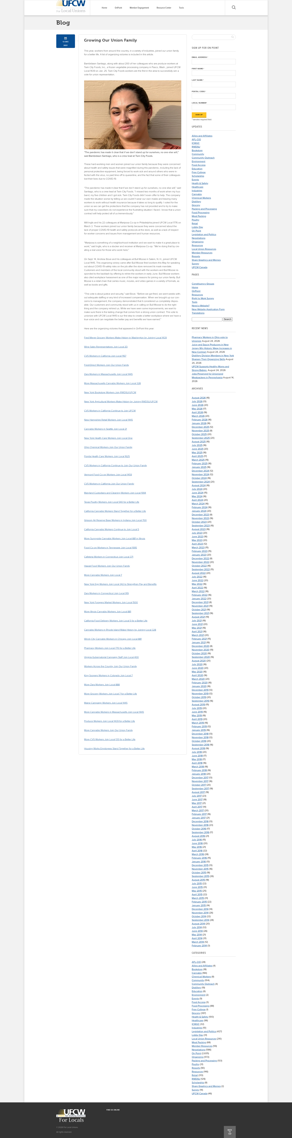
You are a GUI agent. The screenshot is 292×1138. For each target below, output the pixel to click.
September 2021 (200, 613)
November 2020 (200, 649)
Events (195, 179)
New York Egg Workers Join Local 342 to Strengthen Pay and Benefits (120, 584)
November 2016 (200, 825)
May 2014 (197, 934)
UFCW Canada (199, 267)
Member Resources (202, 252)
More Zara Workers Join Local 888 (102, 684)
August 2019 (198, 704)
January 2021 (199, 642)
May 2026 (197, 408)
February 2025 (199, 463)
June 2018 (197, 755)
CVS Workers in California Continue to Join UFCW (110, 410)
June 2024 (197, 492)
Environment (198, 161)
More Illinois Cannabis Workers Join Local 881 (107, 611)
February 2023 (199, 551)
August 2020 (199, 660)
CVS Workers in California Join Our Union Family (109, 483)
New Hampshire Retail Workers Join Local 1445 (108, 419)
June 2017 (197, 799)
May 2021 (197, 627)
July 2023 (197, 532)
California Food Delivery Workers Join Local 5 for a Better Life (115, 620)
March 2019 (198, 722)
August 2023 (199, 529)
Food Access (198, 165)
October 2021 (199, 609)
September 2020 (201, 657)
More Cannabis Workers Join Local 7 (103, 575)
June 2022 (197, 580)
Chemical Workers (201, 198)
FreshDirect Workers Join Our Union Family (106, 365)
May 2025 (197, 452)
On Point (196, 230)
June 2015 (197, 887)
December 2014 (200, 909)
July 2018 (197, 752)
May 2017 (197, 803)
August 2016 (198, 836)
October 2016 (199, 828)
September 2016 (200, 832)
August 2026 (199, 397)
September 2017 (200, 788)
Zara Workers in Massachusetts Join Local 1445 (108, 374)
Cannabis (197, 194)
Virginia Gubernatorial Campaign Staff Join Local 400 (111, 657)
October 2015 (199, 872)
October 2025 (199, 434)
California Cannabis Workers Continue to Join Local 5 (111, 529)
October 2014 (199, 916)
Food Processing (200, 212)
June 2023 (197, 536)
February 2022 (199, 595)
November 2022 (200, 562)
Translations (198, 313)
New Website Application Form (208, 309)
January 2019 (199, 730)
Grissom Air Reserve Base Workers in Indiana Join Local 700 (115, 520)
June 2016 (197, 843)
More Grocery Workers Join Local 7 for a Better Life (110, 693)
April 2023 (197, 543)
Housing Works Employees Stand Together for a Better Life (114, 748)
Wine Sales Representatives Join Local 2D (106, 346)
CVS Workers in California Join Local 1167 (105, 355)
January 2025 (199, 467)
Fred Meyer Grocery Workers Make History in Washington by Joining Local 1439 (125, 337)
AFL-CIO (196, 139)
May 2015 (197, 890)
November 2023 (200, 518)
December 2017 (200, 777)
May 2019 (197, 715)
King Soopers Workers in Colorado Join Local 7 (108, 675)
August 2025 (199, 441)
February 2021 (199, 638)
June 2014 (197, 931)
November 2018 (200, 737)
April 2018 (197, 763)
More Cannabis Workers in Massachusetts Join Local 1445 (114, 712)
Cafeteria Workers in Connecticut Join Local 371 (108, 556)
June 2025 (197, 448)
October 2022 (199, 565)
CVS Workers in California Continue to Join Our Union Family (115, 465)
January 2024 (199, 511)
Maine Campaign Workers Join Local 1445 (105, 702)
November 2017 (200, 781)
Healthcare (197, 187)
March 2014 (198, 942)
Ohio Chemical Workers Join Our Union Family (108, 447)
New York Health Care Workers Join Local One (108, 438)
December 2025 (200, 427)
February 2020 (200, 682)
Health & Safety (200, 183)
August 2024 (199, 485)
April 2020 (197, 675)
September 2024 (201, 481)
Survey (195, 263)
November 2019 (200, 693)
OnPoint (118, 7)
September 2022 (201, 569)
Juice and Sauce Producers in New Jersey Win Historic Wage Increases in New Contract (212, 348)
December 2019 (200, 690)
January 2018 (199, 774)
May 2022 (197, 584)
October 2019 (199, 697)
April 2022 (197, 587)
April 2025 (197, 456)
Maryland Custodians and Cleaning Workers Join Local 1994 (115, 492)
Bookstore (197, 150)
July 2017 (197, 795)
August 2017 (198, 792)
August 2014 (198, 923)
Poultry (195, 219)
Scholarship (198, 176)
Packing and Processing (204, 208)
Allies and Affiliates (202, 135)
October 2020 (199, 653)
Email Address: (200, 57)
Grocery (196, 205)
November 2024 (200, 474)
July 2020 (197, 664)
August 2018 (198, 748)
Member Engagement (139, 7)
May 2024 (197, 496)
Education (197, 168)
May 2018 (197, 759)
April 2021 (197, 631)
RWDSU (196, 146)
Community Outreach (203, 157)
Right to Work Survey (203, 298)
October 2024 (199, 478)
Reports (196, 256)
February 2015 (199, 901)
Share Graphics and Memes (206, 260)
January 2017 (199, 817)
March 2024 (198, 503)
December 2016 (200, 821)
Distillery (196, 201)
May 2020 (197, 671)
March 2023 (198, 547)
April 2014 (197, 938)
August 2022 (199, 573)
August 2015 (198, 879)
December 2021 (200, 602)
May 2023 (197, 540)
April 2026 (197, 412)
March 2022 (198, 591)
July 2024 (197, 489)
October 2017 (199, 784)
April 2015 (197, 894)
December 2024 (200, 470)
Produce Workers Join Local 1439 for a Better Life (109, 721)
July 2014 (197, 927)
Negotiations (198, 238)
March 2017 (198, 810)
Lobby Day (197, 227)
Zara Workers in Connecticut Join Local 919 (106, 593)
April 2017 (197, 806)
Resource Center (164, 7)
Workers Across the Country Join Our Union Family (110, 666)
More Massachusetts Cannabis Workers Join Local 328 (112, 383)
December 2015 (200, 865)
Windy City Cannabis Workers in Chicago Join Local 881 (113, 639)
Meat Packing (199, 216)
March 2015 (198, 898)
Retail (195, 223)
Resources (197, 245)
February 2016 (199, 858)
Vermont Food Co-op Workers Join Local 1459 (108, 474)
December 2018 (200, 733)
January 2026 (199, 423)
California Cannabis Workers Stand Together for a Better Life (115, 511)
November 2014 (200, 912)
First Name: (198, 69)
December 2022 (200, 558)
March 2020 (198, 679)
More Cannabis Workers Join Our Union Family (108, 730)
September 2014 (200, 920)
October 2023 (199, 521)
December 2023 (200, 514)
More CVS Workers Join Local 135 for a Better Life (109, 739)
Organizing (197, 241)
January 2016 (199, 861)
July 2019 (197, 708)
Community (198, 154)
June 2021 (197, 624)
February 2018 (199, 770)
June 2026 (197, 405)
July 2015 (197, 883)
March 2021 (198, 635)
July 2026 (197, 401)
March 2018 (198, 766)
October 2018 (199, 741)
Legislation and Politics (204, 234)
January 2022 (199, 598)
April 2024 (197, 500)
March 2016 (198, 854)
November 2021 (200, 606)
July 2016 (197, 839)
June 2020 (197, 668)
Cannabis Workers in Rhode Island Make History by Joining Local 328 (120, 629)
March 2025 (198, 459)
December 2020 (200, 646)
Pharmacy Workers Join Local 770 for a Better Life (110, 648)
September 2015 (200, 876)
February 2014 (199, 945)
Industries (197, 190)
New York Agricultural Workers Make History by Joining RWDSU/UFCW (121, 401)
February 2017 (199, 814)
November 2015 (200, 868)
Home (104, 7)
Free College (199, 172)
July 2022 (197, 576)
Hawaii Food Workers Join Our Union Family (107, 565)
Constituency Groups (203, 283)
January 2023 (199, 554)
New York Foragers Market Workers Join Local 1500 (111, 602)
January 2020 (199, 686)
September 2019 (200, 700)
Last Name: (198, 80)
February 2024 (199, 507)
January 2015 (199, 905)
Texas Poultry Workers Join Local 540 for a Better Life (111, 502)
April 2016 (197, 850)
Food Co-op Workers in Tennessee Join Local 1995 (110, 547)
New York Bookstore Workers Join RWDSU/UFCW (110, 392)
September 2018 (200, 744)
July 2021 (197, 620)
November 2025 (200, 430)
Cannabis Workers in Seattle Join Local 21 (105, 429)
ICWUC (196, 143)
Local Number (199, 103)
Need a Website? (200, 305)
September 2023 (201, 525)
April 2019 (197, 719)
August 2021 (198, 616)
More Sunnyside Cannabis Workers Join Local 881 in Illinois (114, 538)
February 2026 (199, 419)
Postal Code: (199, 92)
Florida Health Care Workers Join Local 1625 (107, 456)
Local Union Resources (204, 249)
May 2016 (197, 847)
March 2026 (198, 416)
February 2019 (199, 726)
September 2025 (201, 437)
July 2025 (197, 445)
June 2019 (197, 711)
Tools (181, 7)
